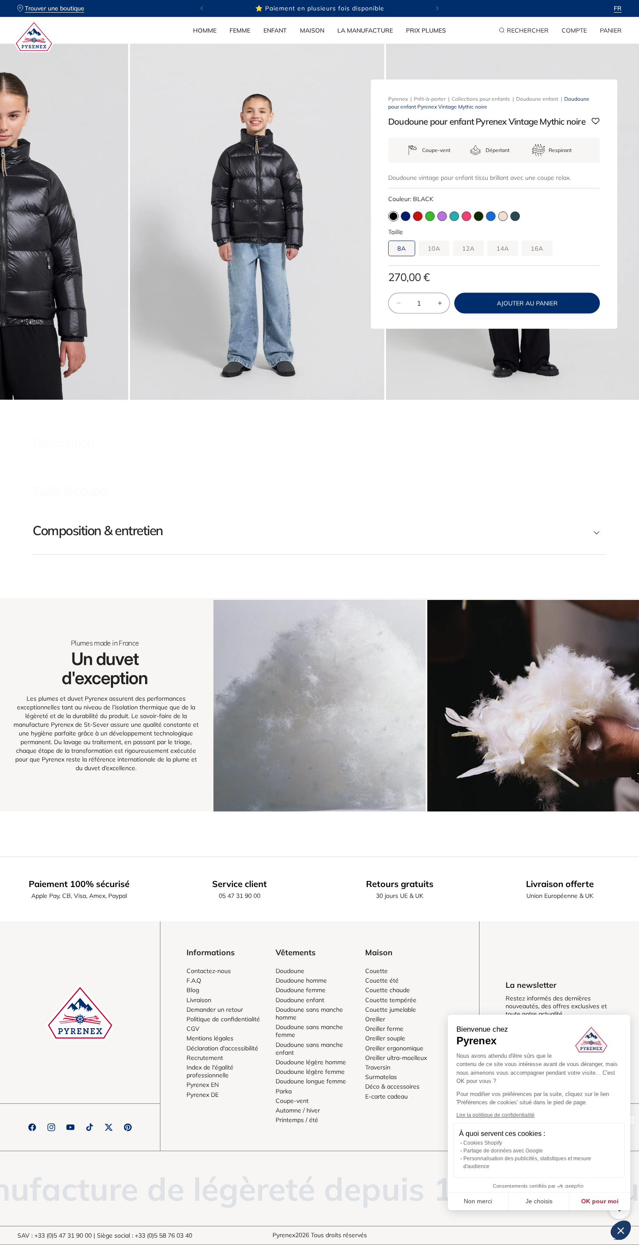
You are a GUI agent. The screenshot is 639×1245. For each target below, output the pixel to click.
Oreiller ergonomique (394, 1048)
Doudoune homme (301, 980)
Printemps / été (297, 1120)
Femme (240, 30)
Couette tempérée (390, 1000)
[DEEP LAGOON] (454, 216)
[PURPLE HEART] (442, 216)
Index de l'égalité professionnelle (209, 1071)
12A (468, 248)
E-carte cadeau (386, 1096)
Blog (192, 990)
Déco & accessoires (392, 1086)
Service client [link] (239, 883)
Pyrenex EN (202, 1085)
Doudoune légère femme (310, 1072)
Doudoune (290, 971)
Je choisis (539, 1201)
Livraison (198, 1000)
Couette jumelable (390, 1009)
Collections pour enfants (481, 99)
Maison (312, 30)
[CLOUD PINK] (503, 216)
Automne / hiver (298, 1110)
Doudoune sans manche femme (309, 1031)
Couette (376, 971)
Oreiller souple (385, 1038)
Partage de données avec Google (503, 1151)
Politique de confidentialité (223, 1019)
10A (434, 248)
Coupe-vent (292, 1101)
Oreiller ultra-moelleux (396, 1058)
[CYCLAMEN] (466, 216)
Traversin (377, 1067)
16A (537, 248)
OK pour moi (600, 1201)
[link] (319, 705)
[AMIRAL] (405, 216)
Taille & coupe (69, 490)
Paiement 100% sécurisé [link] (79, 883)
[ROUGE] (418, 216)
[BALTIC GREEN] (515, 216)
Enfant (275, 30)
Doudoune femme (301, 990)
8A (401, 248)
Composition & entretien (98, 530)
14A (502, 248)
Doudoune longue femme (311, 1081)
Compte (574, 30)
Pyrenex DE (202, 1095)
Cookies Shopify (482, 1143)
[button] (204, 30)
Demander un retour (214, 1009)
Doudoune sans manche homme (309, 1013)
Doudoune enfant (537, 99)
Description (63, 442)
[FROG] (430, 216)
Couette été (382, 980)
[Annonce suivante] (437, 8)
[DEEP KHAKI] (478, 216)
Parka (284, 1091)
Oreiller (375, 1019)
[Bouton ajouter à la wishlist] (595, 122)
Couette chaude (387, 990)
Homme (204, 30)
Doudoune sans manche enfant (309, 1048)
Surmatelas (381, 1077)
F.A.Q (193, 980)
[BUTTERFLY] (491, 216)
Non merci (478, 1201)
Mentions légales (209, 1038)
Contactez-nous (208, 971)
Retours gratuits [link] (399, 883)
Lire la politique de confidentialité (495, 1115)
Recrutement (204, 1058)
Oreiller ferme (384, 1029)
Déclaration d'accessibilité (222, 1048)
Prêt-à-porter (430, 99)
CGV (193, 1029)
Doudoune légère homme (311, 1062)
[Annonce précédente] (201, 8)
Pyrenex (398, 99)
